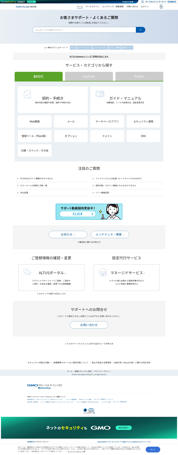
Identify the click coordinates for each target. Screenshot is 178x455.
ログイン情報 (115, 47)
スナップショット (84, 47)
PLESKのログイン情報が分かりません (36, 178)
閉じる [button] (153, 449)
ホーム (69, 371)
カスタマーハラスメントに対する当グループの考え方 (90, 343)
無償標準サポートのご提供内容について (71, 362)
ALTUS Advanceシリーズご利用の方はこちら (89, 56)
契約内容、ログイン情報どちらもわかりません (116, 185)
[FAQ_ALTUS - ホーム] (26, 6)
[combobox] (84, 30)
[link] (80, 6)
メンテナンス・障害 (109, 234)
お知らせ (67, 234)
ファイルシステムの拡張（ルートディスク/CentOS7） (119, 178)
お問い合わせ (89, 325)
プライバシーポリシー (75, 451)
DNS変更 (24, 192)
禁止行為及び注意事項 (101, 362)
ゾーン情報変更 (102, 192)
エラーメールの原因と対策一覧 (33, 185)
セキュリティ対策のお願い (39, 362)
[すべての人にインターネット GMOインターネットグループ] (161, 1)
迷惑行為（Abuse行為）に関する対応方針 (132, 362)
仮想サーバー (127, 47)
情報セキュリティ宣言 (83, 371)
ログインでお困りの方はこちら (52, 293)
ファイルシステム (100, 47)
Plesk (73, 47)
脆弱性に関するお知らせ (90, 242)
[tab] (39, 76)
